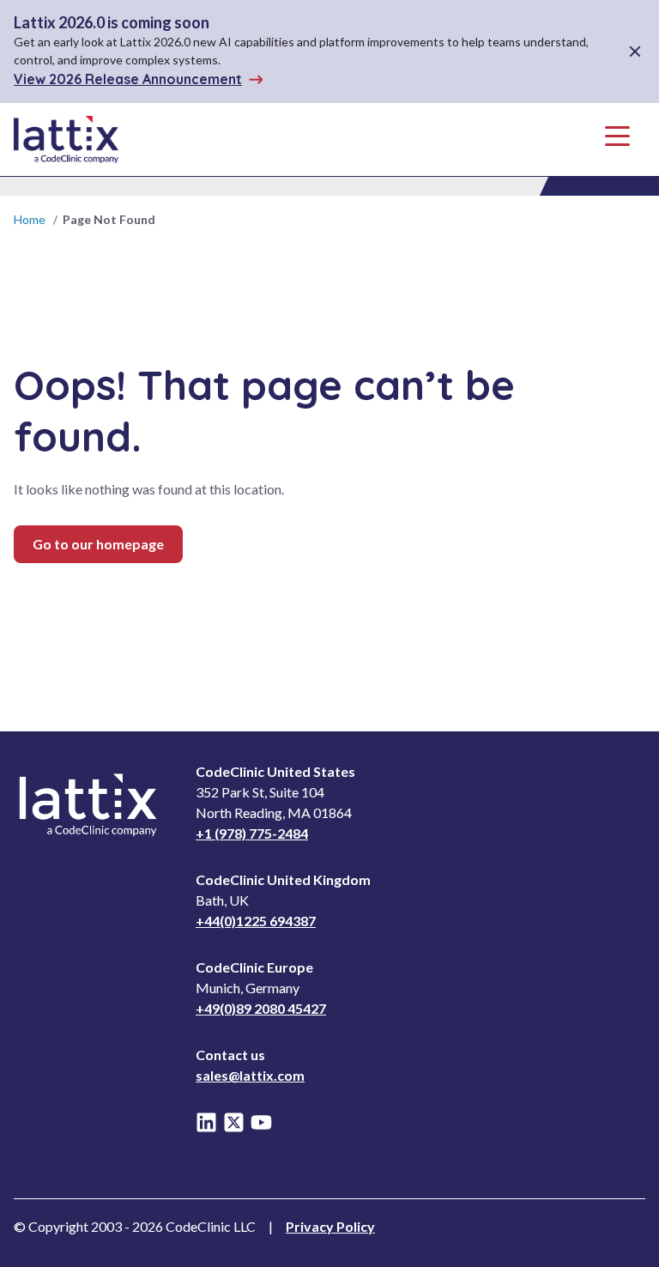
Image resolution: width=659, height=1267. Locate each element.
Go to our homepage (98, 544)
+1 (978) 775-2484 (252, 833)
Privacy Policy (330, 1226)
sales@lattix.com (250, 1075)
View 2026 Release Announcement (128, 79)
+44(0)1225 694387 (256, 920)
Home (29, 219)
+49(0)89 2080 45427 (261, 1008)
